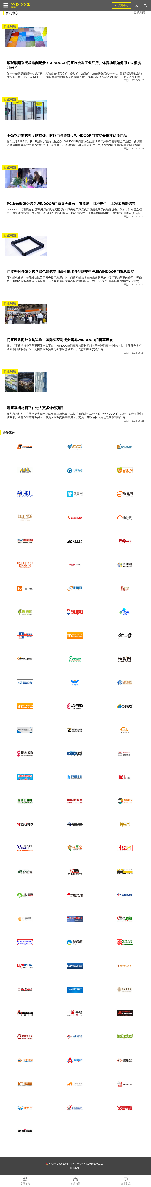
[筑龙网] (124, 565)
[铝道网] (124, 494)
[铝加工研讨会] (74, 990)
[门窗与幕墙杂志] (25, 777)
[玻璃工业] (25, 801)
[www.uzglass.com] (124, 447)
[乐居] (74, 565)
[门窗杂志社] (124, 753)
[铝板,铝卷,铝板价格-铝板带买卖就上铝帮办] (25, 683)
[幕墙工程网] (124, 1060)
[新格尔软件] (74, 541)
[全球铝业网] (74, 1060)
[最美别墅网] (124, 990)
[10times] (25, 588)
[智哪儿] (25, 494)
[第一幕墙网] (25, 895)
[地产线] (25, 517)
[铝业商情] (124, 1084)
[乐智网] (124, 659)
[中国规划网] (25, 1037)
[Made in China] (74, 895)
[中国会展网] (25, 1013)
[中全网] (124, 848)
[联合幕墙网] (74, 777)
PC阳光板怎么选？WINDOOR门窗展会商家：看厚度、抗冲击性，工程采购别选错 (71, 204)
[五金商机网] (25, 659)
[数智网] (74, 494)
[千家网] (74, 470)
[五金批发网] (124, 801)
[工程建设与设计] (25, 990)
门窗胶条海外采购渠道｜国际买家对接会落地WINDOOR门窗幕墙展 (60, 340)
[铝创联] (124, 612)
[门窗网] (25, 1084)
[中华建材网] (74, 706)
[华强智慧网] (74, 612)
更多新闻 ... (141, 12)
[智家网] (124, 517)
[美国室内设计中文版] (25, 565)
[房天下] (124, 541)
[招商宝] (74, 848)
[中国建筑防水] (74, 871)
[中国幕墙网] (25, 470)
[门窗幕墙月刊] (25, 541)
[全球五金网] (25, 1060)
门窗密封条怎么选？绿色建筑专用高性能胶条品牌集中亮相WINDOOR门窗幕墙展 (70, 272)
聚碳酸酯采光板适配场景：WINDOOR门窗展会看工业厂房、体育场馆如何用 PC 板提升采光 (74, 65)
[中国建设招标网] (74, 919)
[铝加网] (124, 470)
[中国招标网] (25, 824)
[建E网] (124, 966)
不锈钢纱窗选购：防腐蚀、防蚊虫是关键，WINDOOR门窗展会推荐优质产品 (67, 136)
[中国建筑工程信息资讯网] (25, 848)
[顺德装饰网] (74, 730)
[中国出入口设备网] (74, 966)
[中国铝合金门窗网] (25, 706)
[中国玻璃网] (124, 706)
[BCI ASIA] (124, 777)
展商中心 (123, 5)
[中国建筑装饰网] (25, 871)
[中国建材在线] (124, 895)
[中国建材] (124, 919)
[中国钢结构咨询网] (74, 1037)
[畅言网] (124, 1108)
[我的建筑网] (25, 966)
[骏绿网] (74, 942)
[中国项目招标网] (74, 824)
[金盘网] (124, 824)
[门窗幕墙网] (74, 1084)
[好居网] (74, 659)
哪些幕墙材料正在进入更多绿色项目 (35, 408)
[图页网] (25, 612)
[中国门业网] (74, 801)
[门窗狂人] (124, 635)
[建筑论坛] (124, 871)
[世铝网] (74, 588)
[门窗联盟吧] (124, 683)
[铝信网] (25, 1108)
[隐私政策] (75, 1168)
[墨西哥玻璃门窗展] (74, 447)
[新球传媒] (25, 1131)
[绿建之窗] (124, 942)
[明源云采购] (25, 919)
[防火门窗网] (25, 635)
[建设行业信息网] (74, 1108)
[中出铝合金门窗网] (74, 635)
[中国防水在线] (124, 1037)
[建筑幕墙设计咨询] (25, 730)
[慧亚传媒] (74, 517)
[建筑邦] (124, 588)
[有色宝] (74, 683)
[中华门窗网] (25, 753)
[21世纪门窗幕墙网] (124, 1013)
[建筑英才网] (124, 730)
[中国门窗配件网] (25, 942)
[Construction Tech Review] (25, 447)
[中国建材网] (74, 753)
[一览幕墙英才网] (74, 1013)
